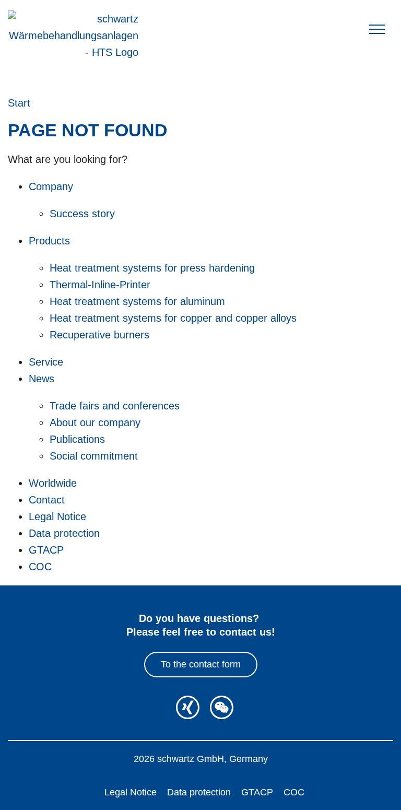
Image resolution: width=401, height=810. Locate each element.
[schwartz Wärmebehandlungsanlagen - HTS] (73, 35)
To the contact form (201, 664)
